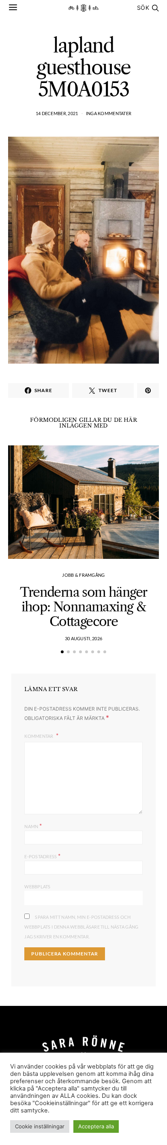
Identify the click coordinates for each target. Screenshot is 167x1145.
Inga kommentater (108, 113)
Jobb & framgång (83, 575)
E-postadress (42, 855)
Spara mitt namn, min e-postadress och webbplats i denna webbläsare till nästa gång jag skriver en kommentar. (81, 926)
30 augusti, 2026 (83, 638)
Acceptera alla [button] (96, 1126)
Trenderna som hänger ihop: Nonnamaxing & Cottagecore (83, 606)
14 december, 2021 (57, 113)
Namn (33, 825)
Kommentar (39, 736)
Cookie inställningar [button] (39, 1126)
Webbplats (37, 886)
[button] (62, 652)
